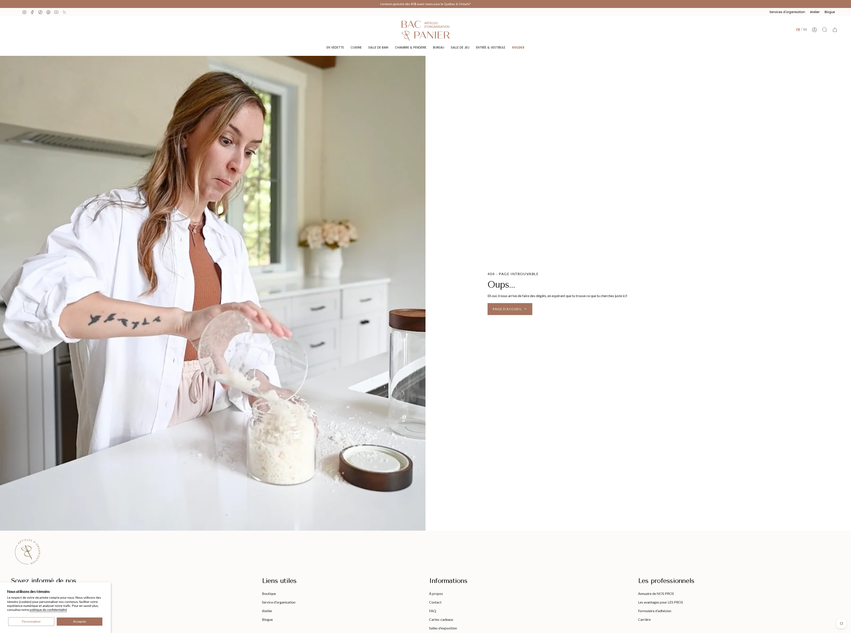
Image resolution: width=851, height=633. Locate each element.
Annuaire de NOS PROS (656, 593)
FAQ (432, 611)
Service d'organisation (278, 602)
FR (798, 29)
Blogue (830, 12)
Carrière (644, 619)
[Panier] (835, 29)
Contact (435, 602)
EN (805, 29)
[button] (335, 47)
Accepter (79, 621)
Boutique (269, 593)
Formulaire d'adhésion (654, 611)
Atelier (815, 12)
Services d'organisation (787, 12)
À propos (436, 593)
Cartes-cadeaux (441, 619)
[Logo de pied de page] (27, 551)
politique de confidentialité (48, 610)
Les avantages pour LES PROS (660, 602)
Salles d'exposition (443, 628)
